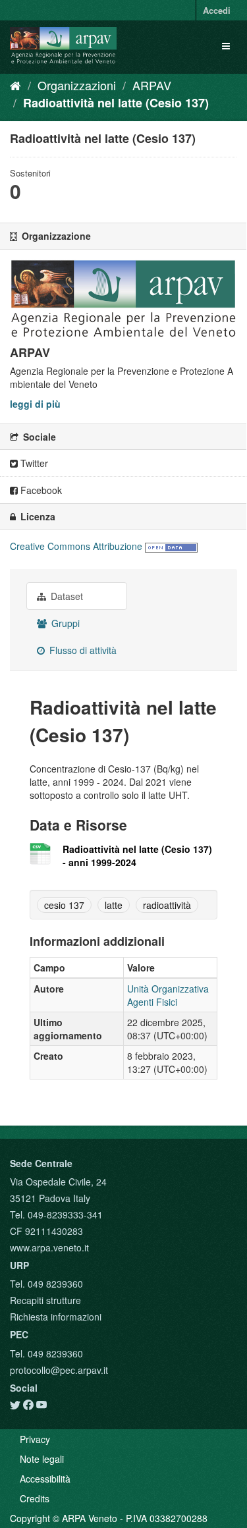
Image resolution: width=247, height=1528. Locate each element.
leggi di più (35, 403)
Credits (34, 1498)
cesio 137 (64, 905)
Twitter (33, 463)
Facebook (40, 490)
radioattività (167, 905)
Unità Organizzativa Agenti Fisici (168, 995)
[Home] (15, 85)
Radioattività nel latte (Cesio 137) (116, 102)
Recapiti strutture (45, 1300)
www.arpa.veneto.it (49, 1247)
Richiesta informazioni (55, 1316)
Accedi (217, 10)
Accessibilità (45, 1478)
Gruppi (64, 623)
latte (114, 905)
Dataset (65, 596)
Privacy (35, 1439)
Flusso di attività (82, 650)
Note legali (42, 1458)
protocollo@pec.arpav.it (59, 1370)
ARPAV (151, 85)
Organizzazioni (77, 85)
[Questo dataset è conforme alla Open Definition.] (171, 546)
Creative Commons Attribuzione (76, 546)
